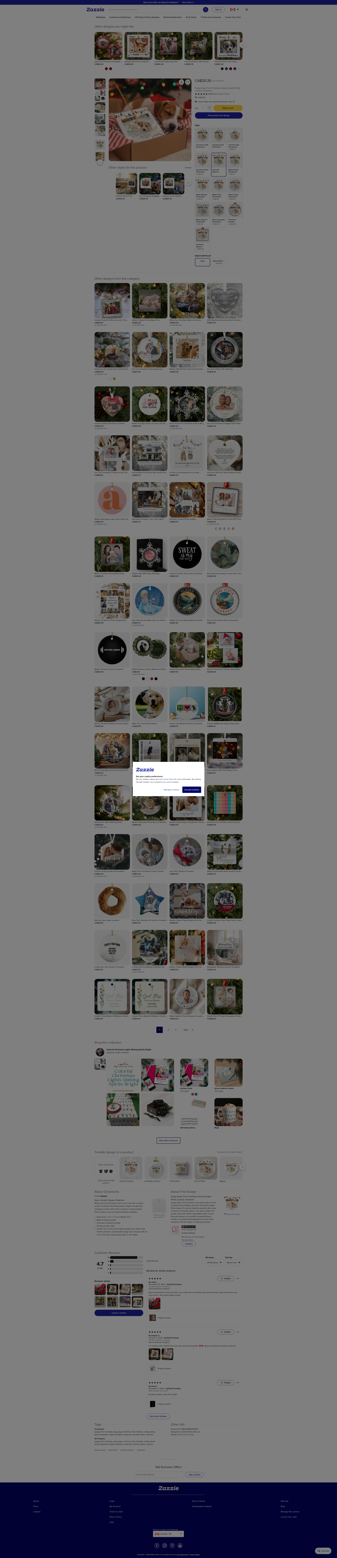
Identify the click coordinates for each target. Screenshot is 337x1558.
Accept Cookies (191, 789)
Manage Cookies (171, 789)
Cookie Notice (168, 779)
